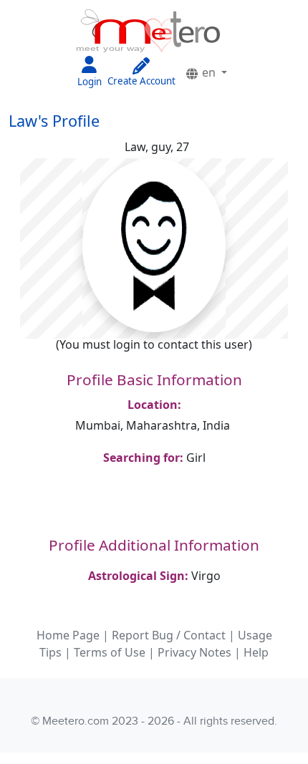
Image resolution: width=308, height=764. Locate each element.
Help (256, 652)
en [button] (208, 72)
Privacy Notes (194, 652)
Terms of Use (109, 652)
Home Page (68, 635)
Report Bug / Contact (169, 635)
